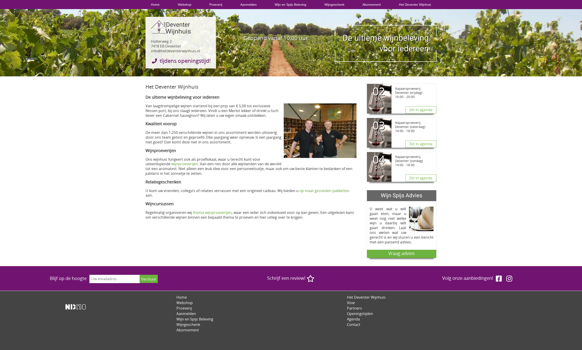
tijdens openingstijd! (184, 60)
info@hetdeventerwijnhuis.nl (175, 50)
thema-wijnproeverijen (212, 212)
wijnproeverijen (184, 163)
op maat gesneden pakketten (324, 190)
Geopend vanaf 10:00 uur (275, 38)
